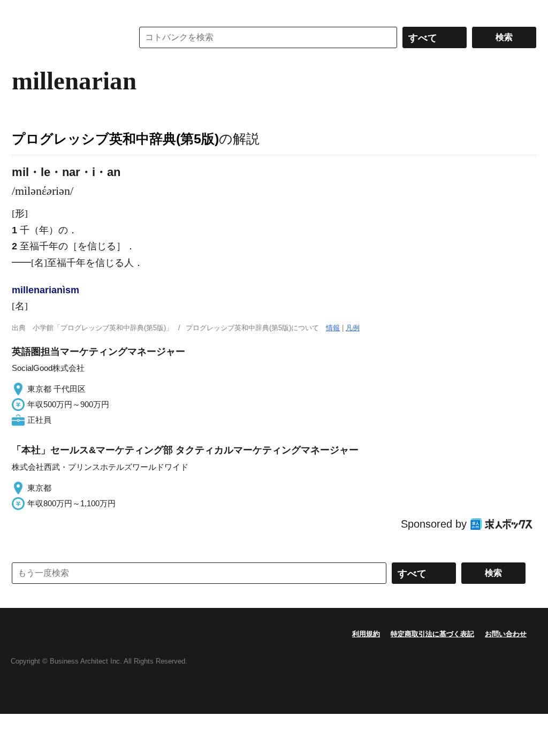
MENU (22, 10)
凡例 (353, 328)
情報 (333, 328)
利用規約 (366, 634)
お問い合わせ (506, 634)
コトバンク (65, 37)
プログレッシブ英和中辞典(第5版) (115, 138)
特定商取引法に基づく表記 (432, 634)
